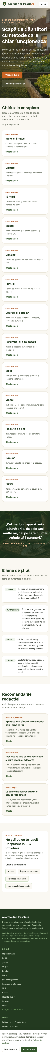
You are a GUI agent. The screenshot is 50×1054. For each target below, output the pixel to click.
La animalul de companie (19, 886)
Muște (5, 967)
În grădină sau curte (29, 871)
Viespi (4, 992)
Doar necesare (10, 1049)
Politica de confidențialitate (14, 1022)
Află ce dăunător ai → (16, 83)
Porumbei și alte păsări (12, 984)
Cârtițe (5, 958)
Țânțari (5, 962)
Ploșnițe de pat (8, 997)
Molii (4, 988)
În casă (11, 871)
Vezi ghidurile (12, 75)
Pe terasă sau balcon (17, 879)
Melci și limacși (8, 954)
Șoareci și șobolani (10, 979)
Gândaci (5, 971)
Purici (4, 1005)
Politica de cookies (10, 1026)
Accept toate (29, 1049)
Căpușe (5, 1001)
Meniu (43, 4)
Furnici (5, 975)
